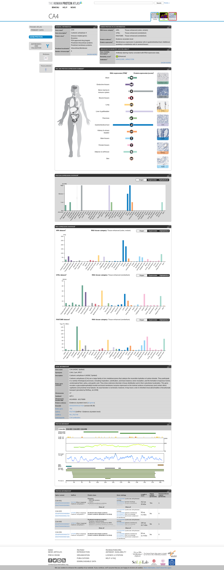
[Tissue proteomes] (46, 71)
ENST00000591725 (62, 516)
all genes (91, 403)
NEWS (73, 7)
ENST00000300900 (62, 505)
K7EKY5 (73, 523)
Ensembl (58, 406)
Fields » (167, 3)
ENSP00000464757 (62, 534)
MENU (56, 7)
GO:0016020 (121, 526)
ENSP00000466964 (62, 513)
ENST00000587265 (62, 537)
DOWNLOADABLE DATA (86, 561)
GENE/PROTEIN (36, 37)
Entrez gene (59, 409)
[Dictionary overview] (46, 59)
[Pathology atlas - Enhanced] (172, 13)
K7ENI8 (73, 512)
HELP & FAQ (111, 558)
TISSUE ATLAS (36, 27)
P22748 (72, 412)
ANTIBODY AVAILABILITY (116, 552)
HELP (65, 7)
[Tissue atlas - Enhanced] (155, 13)
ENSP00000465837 (62, 524)
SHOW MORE (92, 54)
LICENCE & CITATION (114, 555)
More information (150, 568)
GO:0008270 (121, 514)
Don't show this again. (164, 568)
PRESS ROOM (54, 555)
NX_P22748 (73, 415)
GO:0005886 (121, 512)
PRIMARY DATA (37, 30)
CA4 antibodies (74, 418)
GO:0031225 (121, 516)
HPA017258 (129, 59)
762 (70, 409)
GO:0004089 (121, 498)
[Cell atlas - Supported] (163, 13)
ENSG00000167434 (76, 406)
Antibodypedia (59, 417)
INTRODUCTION (83, 552)
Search (159, 3)
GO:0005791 (121, 503)
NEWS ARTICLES (55, 552)
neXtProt (58, 414)
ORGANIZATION (83, 555)
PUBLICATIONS (83, 558)
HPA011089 (120, 59)
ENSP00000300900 (62, 503)
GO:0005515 (121, 501)
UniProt (57, 411)
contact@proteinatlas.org (58, 564)
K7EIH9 (73, 533)
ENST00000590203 (62, 526)
